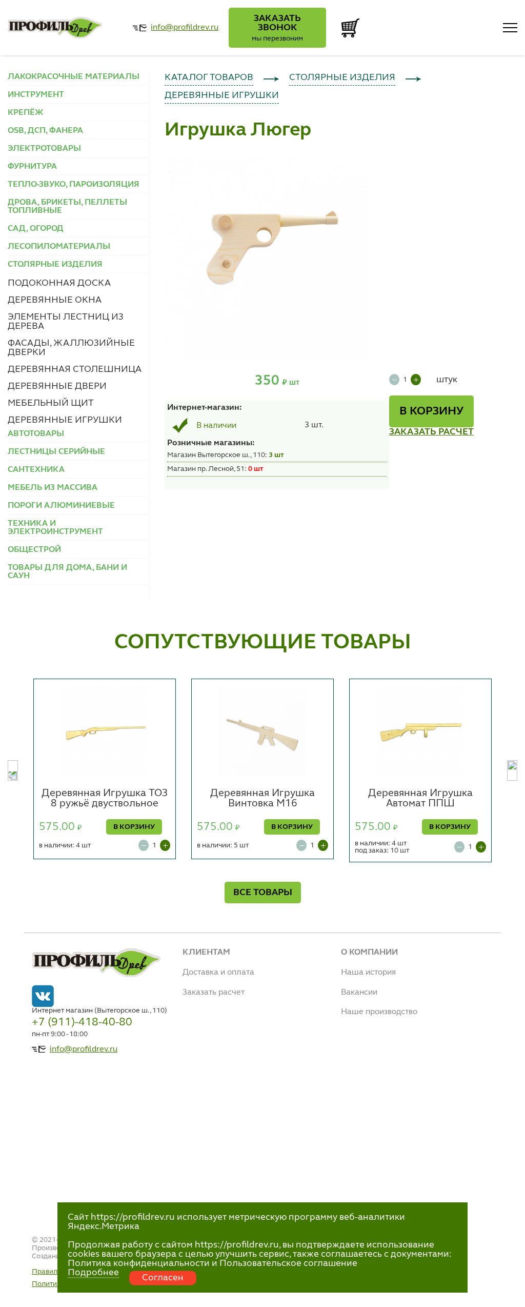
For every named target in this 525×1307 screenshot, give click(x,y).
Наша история (368, 972)
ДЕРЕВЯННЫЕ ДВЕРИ (57, 386)
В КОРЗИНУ (431, 411)
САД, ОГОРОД (36, 229)
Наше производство (379, 1012)
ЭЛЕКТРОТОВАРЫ (44, 149)
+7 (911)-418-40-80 (82, 1022)
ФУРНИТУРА (32, 167)
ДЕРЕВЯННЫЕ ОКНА (55, 300)
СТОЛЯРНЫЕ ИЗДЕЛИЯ (342, 77)
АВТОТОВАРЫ (36, 434)
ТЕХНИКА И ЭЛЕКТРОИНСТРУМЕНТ (55, 528)
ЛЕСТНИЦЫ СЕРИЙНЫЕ (56, 452)
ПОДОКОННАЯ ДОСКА (59, 283)
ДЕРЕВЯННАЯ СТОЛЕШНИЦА (75, 369)
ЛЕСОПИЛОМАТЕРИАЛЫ (59, 247)
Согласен (163, 1277)
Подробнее (93, 1272)
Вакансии (359, 992)
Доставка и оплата (218, 972)
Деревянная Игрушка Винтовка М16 (262, 798)
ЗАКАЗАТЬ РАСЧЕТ (431, 432)
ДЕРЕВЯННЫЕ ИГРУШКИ (65, 420)
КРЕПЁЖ (25, 113)
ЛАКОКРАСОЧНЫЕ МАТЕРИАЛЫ (73, 77)
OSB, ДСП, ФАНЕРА (45, 131)
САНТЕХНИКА (36, 470)
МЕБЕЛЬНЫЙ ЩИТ (51, 403)
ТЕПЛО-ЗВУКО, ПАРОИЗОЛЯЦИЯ (73, 185)
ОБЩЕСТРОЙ (34, 550)
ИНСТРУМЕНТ (36, 95)
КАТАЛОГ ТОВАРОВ (209, 77)
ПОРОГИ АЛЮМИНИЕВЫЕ (61, 506)
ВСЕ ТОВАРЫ (262, 892)
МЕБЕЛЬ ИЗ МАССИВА (52, 488)
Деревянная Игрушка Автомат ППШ (420, 798)
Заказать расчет (214, 992)
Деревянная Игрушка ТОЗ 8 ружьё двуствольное (105, 798)
